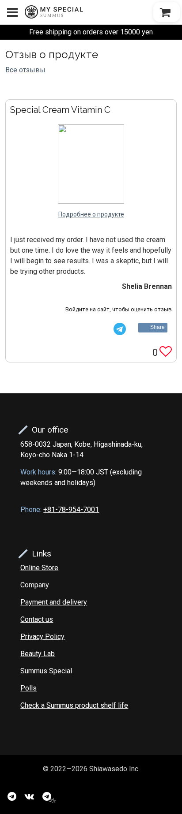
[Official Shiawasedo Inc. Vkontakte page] (29, 796)
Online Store (39, 568)
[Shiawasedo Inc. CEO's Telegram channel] (49, 796)
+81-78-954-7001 (71, 509)
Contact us (36, 619)
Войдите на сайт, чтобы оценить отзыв (118, 309)
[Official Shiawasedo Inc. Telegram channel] (12, 796)
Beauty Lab (37, 654)
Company (34, 585)
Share (157, 327)
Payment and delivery (53, 602)
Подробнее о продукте (91, 214)
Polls (28, 688)
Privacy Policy (42, 636)
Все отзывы (25, 70)
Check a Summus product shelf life (74, 705)
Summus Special (46, 671)
